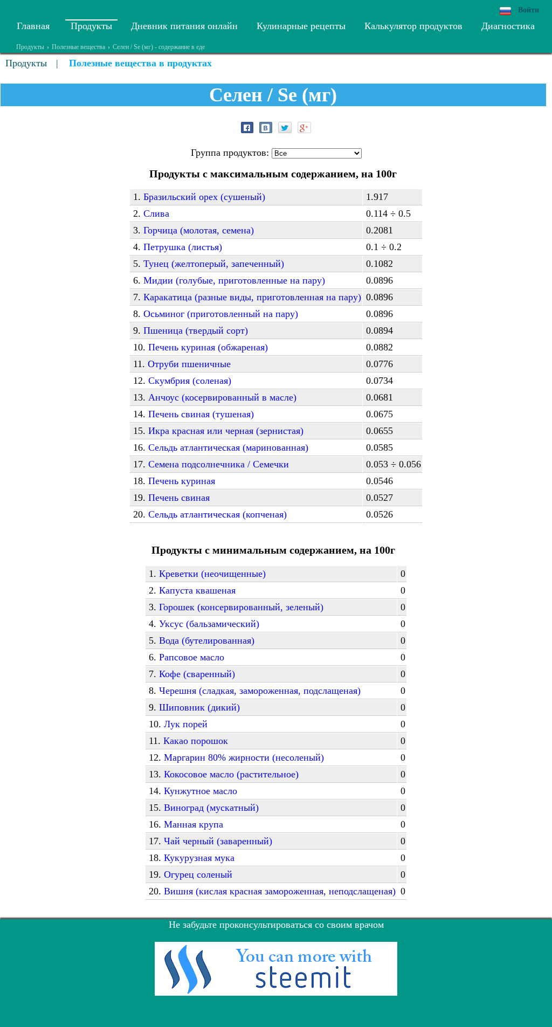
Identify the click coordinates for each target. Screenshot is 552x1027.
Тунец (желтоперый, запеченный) (213, 263)
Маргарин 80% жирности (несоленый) (244, 757)
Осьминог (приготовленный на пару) (220, 313)
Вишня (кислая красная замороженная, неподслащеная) (280, 891)
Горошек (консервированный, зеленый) (241, 607)
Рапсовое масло (191, 657)
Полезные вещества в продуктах (140, 63)
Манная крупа (193, 824)
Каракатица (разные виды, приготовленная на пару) (252, 297)
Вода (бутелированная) (206, 640)
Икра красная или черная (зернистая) (225, 430)
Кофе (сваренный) (197, 673)
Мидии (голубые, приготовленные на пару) (234, 280)
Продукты (91, 25)
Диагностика (508, 25)
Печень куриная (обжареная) (208, 347)
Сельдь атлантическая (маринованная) (228, 447)
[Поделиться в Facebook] (247, 127)
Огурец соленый (198, 874)
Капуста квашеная (197, 590)
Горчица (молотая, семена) (198, 230)
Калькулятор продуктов (413, 25)
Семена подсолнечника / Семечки (218, 464)
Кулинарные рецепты (301, 25)
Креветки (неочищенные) (212, 573)
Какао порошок (195, 740)
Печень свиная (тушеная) (201, 414)
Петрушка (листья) (182, 247)
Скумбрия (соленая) (189, 380)
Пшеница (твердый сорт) (195, 330)
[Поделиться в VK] (265, 127)
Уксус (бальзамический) (209, 623)
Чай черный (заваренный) (218, 841)
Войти (528, 10)
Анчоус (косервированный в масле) (222, 397)
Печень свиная (179, 497)
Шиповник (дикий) (199, 707)
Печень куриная (181, 480)
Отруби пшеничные (189, 364)
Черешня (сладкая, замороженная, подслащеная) (260, 690)
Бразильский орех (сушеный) (204, 196)
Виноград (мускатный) (211, 807)
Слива (156, 213)
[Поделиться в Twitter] (285, 127)
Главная (33, 25)
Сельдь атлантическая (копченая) (217, 514)
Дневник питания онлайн (184, 25)
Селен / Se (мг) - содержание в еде (159, 47)
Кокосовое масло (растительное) (231, 774)
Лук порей (186, 724)
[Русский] (505, 11)
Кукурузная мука (199, 857)
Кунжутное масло (200, 790)
